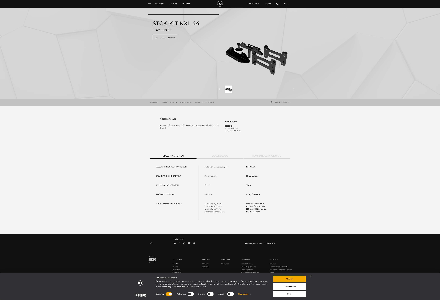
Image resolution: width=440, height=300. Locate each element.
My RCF (268, 4)
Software (205, 267)
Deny (289, 294)
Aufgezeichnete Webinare (250, 273)
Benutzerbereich (247, 264)
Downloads (185, 102)
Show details (243, 294)
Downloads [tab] (220, 155)
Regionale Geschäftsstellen (279, 267)
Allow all (289, 279)
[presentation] (219, 89)
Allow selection (289, 286)
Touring (175, 267)
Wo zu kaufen (168, 37)
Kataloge (205, 264)
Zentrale (273, 264)
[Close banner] (311, 276)
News (272, 273)
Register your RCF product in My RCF (260, 243)
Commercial (176, 273)
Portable (175, 264)
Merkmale (154, 102)
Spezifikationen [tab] (173, 155)
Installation (176, 270)
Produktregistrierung (248, 267)
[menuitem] (173, 4)
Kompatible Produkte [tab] (266, 155)
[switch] (191, 294)
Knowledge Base (247, 270)
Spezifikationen (169, 102)
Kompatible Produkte (204, 102)
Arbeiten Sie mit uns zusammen (281, 270)
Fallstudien (225, 264)
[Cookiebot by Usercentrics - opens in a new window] (140, 295)
